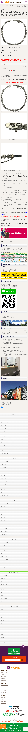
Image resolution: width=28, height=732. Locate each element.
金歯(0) (2, 595)
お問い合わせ (3, 697)
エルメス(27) (3, 545)
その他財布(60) (4, 534)
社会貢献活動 (3, 676)
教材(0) (2, 628)
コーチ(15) (3, 472)
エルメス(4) (3, 506)
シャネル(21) (3, 548)
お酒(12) (2, 609)
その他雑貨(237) (4, 567)
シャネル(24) (3, 467)
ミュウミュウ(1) (4, 486)
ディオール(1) (3, 489)
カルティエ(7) (3, 433)
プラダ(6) (3, 553)
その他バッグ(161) (4, 495)
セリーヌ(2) (3, 492)
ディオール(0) (3, 525)
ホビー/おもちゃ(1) (4, 625)
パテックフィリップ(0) (5, 422)
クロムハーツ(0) (4, 484)
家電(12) (2, 617)
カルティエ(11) (4, 556)
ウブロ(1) (2, 450)
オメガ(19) (3, 419)
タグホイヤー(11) (4, 425)
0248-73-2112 (13, 725)
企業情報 (2, 674)
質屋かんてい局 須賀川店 (15, 5)
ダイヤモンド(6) (4, 598)
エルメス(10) (3, 464)
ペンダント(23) (4, 589)
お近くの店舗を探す (4, 701)
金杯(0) (2, 592)
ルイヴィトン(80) (4, 461)
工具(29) (2, 614)
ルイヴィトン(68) (4, 542)
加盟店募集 (3, 678)
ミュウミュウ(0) (4, 528)
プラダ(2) (3, 517)
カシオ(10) (3, 439)
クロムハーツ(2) (4, 562)
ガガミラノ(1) (3, 442)
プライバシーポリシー (5, 699)
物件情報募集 (3, 680)
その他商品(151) (4, 642)
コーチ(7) (3, 514)
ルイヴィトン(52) (4, 503)
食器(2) (2, 640)
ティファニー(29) (4, 559)
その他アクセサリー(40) (5, 601)
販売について (3, 686)
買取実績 (24, 5)
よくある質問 (3, 703)
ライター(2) (3, 631)
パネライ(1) (3, 445)
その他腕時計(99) (4, 453)
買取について (3, 688)
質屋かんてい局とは (4, 672)
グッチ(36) (3, 470)
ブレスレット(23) (4, 587)
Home (7, 5)
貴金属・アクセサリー (21, 6)
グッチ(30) (3, 550)
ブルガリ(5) (3, 431)
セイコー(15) (3, 436)
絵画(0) (2, 634)
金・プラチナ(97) (4, 575)
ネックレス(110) (4, 581)
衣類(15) (2, 637)
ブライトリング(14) (4, 428)
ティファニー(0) (4, 481)
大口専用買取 (3, 690)
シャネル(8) (3, 509)
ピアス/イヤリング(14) (5, 584)
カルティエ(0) (3, 478)
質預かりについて (4, 685)
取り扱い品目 (3, 692)
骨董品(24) (3, 623)
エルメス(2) (3, 448)
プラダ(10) (3, 475)
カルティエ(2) (3, 520)
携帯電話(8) (3, 620)
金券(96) (2, 611)
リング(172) (3, 578)
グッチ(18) (3, 511)
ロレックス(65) (4, 416)
